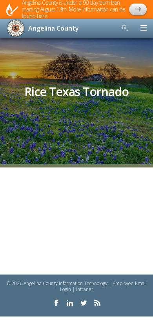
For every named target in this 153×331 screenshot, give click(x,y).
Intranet (84, 289)
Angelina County (53, 28)
